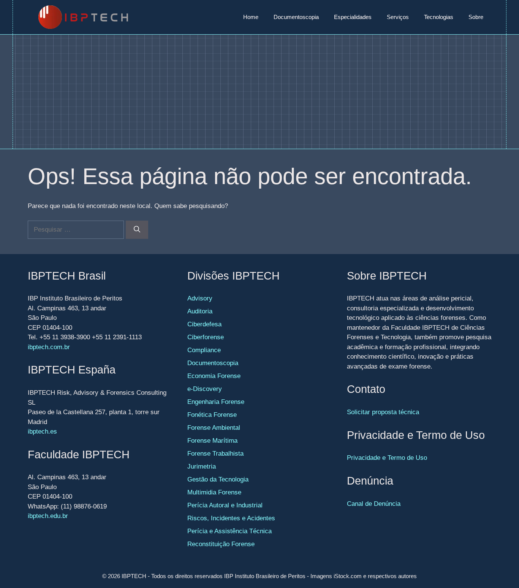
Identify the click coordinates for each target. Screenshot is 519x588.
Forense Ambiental (213, 427)
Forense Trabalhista (215, 453)
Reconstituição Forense (221, 544)
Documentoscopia (296, 17)
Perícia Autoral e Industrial (225, 505)
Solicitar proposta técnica (383, 412)
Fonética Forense (212, 414)
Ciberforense (205, 337)
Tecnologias (438, 17)
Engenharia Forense (215, 401)
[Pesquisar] (137, 230)
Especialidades (353, 17)
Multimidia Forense (214, 492)
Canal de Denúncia (373, 503)
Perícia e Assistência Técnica (229, 531)
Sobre (475, 17)
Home (250, 17)
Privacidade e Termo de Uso (387, 457)
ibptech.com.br (49, 347)
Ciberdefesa (204, 324)
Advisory (199, 298)
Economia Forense (214, 376)
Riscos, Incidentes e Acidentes (231, 518)
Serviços (398, 17)
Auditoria (199, 311)
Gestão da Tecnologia (217, 479)
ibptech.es (42, 431)
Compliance (204, 350)
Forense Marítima (212, 440)
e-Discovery (204, 389)
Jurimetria (201, 466)
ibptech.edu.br (48, 516)
